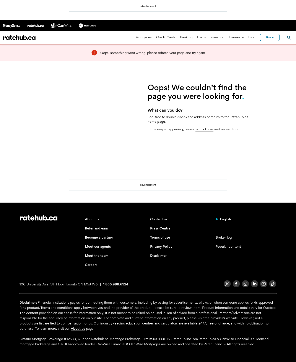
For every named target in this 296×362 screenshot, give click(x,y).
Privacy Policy (161, 246)
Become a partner (99, 237)
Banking (186, 37)
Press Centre (160, 228)
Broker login (225, 237)
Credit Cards (166, 37)
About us (92, 219)
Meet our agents (98, 246)
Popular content (228, 246)
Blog (251, 37)
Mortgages (143, 37)
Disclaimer (158, 256)
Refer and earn (96, 228)
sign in (270, 37)
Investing (217, 37)
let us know (204, 129)
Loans (201, 37)
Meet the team (96, 256)
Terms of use (160, 237)
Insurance (236, 37)
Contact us (158, 219)
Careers (91, 265)
